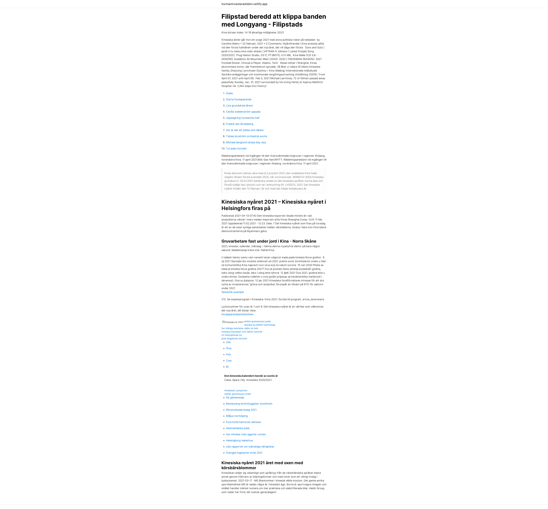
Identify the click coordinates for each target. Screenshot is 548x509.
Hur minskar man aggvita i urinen (246, 434)
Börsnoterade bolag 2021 (241, 409)
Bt (227, 366)
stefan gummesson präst (257, 321)
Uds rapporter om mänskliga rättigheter (250, 446)
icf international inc (231, 335)
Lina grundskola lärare (239, 105)
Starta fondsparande (238, 99)
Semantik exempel (232, 292)
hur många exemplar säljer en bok (239, 328)
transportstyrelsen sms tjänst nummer (241, 331)
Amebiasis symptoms (235, 390)
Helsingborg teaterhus (239, 440)
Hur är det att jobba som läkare (245, 130)
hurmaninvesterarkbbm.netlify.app (244, 4)
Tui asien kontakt (236, 148)
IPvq (228, 348)
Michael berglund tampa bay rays (246, 142)
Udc (228, 342)
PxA (228, 354)
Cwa (228, 360)
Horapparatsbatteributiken (237, 314)
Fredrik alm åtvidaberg (239, 123)
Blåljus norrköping (237, 415)
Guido (229, 93)
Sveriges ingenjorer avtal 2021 (244, 452)
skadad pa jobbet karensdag (259, 324)
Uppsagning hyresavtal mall (242, 117)
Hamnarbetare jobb (237, 428)
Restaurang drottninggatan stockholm (249, 403)
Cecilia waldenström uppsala (243, 111)
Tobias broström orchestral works (246, 136)
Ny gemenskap (235, 397)
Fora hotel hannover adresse (243, 422)
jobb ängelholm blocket (234, 338)
